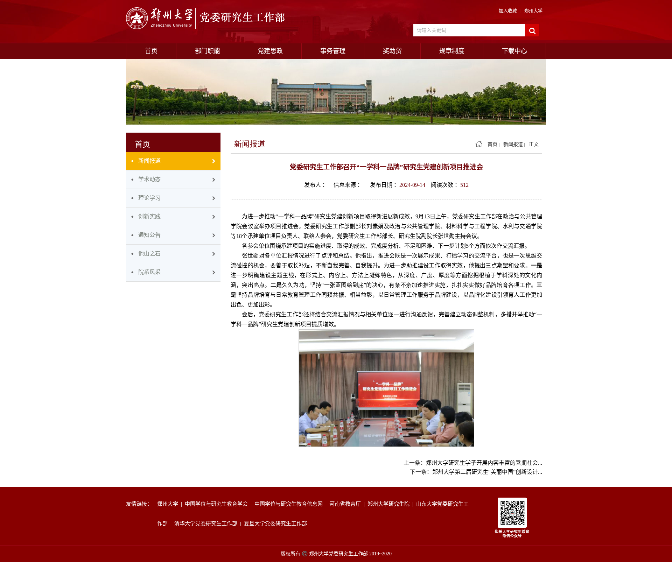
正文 (534, 144)
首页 (151, 51)
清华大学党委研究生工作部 (207, 523)
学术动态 (149, 179)
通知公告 (149, 235)
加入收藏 (508, 10)
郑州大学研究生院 (390, 504)
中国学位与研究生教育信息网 (290, 504)
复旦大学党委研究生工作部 (277, 523)
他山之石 (149, 254)
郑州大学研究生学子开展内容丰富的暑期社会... (484, 463)
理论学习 (149, 198)
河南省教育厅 (346, 504)
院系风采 (149, 272)
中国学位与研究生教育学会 (218, 504)
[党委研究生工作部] (207, 18)
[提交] (532, 30)
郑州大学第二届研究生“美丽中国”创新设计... (487, 472)
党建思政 (270, 51)
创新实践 (149, 216)
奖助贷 (392, 51)
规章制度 (451, 51)
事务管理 (332, 51)
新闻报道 (149, 161)
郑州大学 (533, 10)
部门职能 (207, 51)
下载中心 (514, 51)
